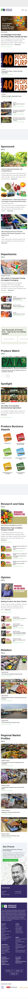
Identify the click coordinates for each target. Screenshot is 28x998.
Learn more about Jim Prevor (10, 860)
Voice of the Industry (19, 931)
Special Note (4, 891)
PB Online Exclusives (5, 934)
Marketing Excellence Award (20, 946)
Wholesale (3, 935)
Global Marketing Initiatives (20, 951)
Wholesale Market (18, 929)
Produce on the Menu (19, 932)
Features (3, 925)
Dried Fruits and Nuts (5, 947)
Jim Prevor (17, 925)
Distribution (4, 929)
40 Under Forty (18, 940)
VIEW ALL (3, 149)
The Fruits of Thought (5, 894)
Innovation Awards (18, 944)
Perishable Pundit (18, 891)
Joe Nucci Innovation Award (20, 950)
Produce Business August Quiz (20, 938)
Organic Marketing (5, 950)
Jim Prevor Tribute (18, 893)
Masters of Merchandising (6, 937)
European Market (18, 928)
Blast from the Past (5, 928)
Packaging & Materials (6, 946)
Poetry (3, 893)
